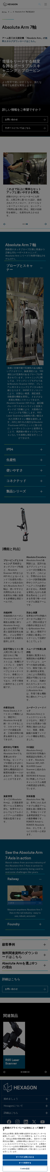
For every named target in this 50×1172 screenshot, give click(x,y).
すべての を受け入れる (25, 1157)
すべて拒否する (25, 1163)
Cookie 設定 (25, 1169)
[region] (25, 1148)
